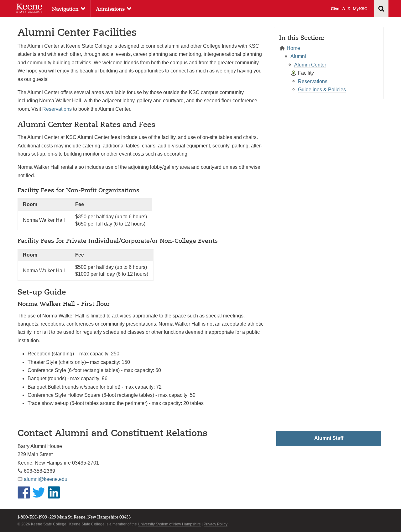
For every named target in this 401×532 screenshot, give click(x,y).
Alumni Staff (328, 438)
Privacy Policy (215, 524)
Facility (306, 73)
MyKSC (360, 9)
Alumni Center (310, 64)
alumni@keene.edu (45, 479)
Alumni (298, 56)
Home (293, 48)
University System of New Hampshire (169, 524)
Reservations (57, 109)
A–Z (346, 9)
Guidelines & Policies (322, 89)
